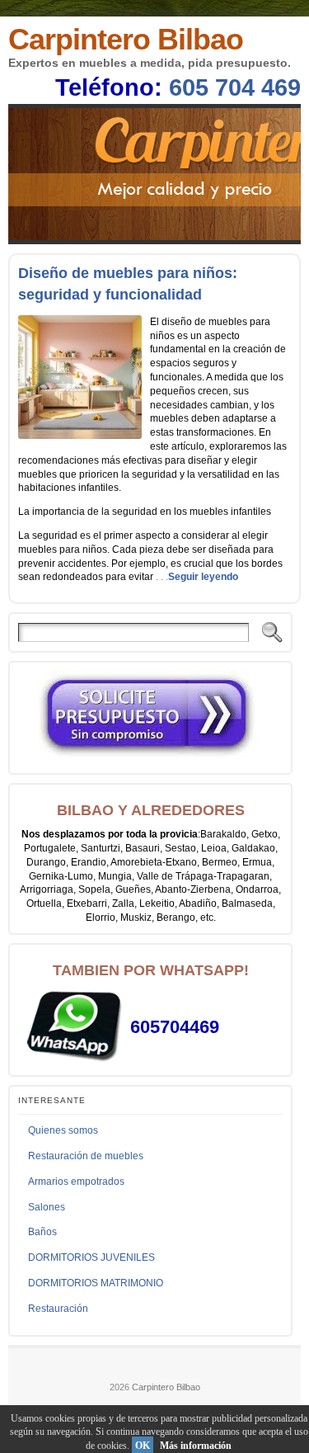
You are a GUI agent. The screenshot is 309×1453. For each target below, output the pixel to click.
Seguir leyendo (203, 577)
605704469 (174, 1027)
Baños (42, 1232)
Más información (196, 1445)
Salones (46, 1207)
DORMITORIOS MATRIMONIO (95, 1283)
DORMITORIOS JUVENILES (91, 1257)
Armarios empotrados (76, 1181)
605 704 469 (235, 87)
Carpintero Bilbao (125, 39)
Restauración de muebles (85, 1156)
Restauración (58, 1308)
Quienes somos (63, 1130)
